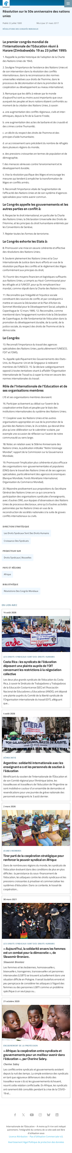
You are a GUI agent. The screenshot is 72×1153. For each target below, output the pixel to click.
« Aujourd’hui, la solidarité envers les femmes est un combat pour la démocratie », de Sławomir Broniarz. (36, 945)
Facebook (15, 1115)
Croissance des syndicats (16, 540)
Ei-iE (5, 4)
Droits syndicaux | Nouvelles (17, 557)
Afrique (7, 574)
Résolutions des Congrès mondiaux (20, 28)
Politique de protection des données (46, 1142)
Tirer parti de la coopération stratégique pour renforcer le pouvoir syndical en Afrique (36, 848)
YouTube (32, 1115)
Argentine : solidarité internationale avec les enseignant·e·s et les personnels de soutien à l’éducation (36, 755)
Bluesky (48, 1115)
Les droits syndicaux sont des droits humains (26, 533)
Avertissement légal (18, 1142)
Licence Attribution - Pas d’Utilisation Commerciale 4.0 (36, 1136)
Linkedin (57, 1115)
